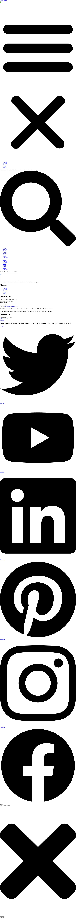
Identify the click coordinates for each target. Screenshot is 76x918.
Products (5, 162)
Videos (4, 167)
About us (5, 164)
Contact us (5, 257)
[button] (38, 84)
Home (4, 248)
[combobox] (7, 805)
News (4, 166)
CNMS (4, 252)
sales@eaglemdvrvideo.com (11, 306)
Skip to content (3, 0)
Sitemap (2, 320)
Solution (5, 163)
